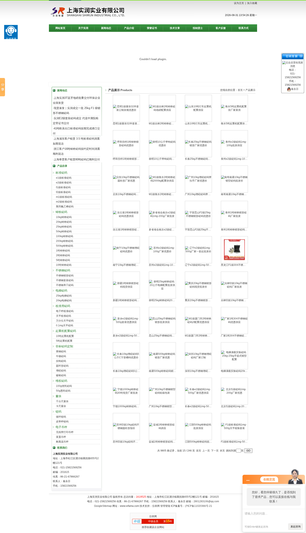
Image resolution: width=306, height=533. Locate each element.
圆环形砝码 (62, 365)
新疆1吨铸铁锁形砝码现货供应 (130, 300)
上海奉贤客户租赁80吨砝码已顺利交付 (77, 159)
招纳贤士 (198, 28)
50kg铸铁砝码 (64, 231)
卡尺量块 (61, 406)
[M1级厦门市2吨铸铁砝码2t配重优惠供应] (198, 322)
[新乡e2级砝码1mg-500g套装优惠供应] (126, 322)
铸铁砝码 (61, 212)
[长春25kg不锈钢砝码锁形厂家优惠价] (198, 145)
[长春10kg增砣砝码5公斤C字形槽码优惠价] (126, 357)
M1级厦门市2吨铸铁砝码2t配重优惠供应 (207, 335)
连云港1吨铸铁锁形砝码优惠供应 (131, 229)
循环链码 (61, 416)
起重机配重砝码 (66, 331)
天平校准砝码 (63, 315)
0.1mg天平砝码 (64, 325)
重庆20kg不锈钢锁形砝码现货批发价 (205, 300)
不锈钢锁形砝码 (64, 275)
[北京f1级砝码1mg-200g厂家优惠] (234, 392)
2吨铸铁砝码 (63, 255)
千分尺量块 (62, 401)
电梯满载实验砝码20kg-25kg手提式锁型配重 (245, 371)
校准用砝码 (63, 306)
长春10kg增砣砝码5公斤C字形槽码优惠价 (136, 371)
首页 (240, 90)
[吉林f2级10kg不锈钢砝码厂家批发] (234, 286)
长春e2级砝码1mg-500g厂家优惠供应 (206, 406)
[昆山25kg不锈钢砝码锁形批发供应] (162, 322)
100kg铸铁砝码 (64, 236)
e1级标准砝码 (63, 177)
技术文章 (175, 28)
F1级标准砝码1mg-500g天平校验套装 (242, 441)
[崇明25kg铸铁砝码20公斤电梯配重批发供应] (162, 288)
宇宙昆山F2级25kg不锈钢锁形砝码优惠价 (208, 229)
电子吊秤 (61, 427)
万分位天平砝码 (64, 320)
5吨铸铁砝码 (63, 260)
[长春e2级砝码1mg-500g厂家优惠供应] (198, 392)
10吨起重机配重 (65, 336)
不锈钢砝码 (63, 270)
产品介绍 (129, 28)
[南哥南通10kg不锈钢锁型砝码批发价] (234, 180)
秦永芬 (295, 89)
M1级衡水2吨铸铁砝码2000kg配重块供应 (172, 194)
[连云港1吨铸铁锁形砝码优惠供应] (126, 216)
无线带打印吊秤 (64, 432)
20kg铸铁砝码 (64, 221)
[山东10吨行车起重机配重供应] (198, 110)
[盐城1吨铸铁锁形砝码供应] (162, 428)
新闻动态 (106, 28)
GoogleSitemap (103, 506)
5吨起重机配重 (64, 340)
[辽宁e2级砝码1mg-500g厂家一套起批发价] (198, 251)
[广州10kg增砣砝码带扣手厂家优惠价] (198, 180)
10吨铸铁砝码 (63, 264)
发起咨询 (296, 526)
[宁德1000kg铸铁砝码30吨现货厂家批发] (126, 392)
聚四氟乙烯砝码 (64, 206)
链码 (58, 411)
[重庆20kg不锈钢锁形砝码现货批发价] (198, 286)
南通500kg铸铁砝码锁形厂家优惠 (167, 371)
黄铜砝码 (61, 351)
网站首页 (60, 28)
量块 (58, 396)
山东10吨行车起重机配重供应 (201, 123)
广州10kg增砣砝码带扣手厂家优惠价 (205, 194)
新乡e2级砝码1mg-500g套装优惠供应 (134, 335)
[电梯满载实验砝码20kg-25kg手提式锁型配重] (234, 359)
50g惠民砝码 (63, 390)
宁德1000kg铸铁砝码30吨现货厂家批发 (135, 406)
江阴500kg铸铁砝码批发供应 (201, 441)
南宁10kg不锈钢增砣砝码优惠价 (130, 264)
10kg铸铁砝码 (64, 217)
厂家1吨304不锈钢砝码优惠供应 (239, 335)
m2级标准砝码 (64, 201)
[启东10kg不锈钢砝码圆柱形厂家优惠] (126, 180)
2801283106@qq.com (206, 501)
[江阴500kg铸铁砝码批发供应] (198, 428)
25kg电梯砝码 (64, 295)
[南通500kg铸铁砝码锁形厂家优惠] (162, 357)
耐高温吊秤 (62, 441)
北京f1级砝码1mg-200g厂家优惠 (239, 406)
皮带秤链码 (62, 421)
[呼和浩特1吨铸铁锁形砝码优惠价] (126, 145)
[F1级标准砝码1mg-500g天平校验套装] (234, 428)
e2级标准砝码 (63, 182)
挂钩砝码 (61, 361)
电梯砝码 (61, 290)
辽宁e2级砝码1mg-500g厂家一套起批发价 (208, 264)
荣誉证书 (152, 28)
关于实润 (83, 28)
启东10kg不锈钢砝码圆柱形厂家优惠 (133, 194)
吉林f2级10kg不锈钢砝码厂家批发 (240, 300)
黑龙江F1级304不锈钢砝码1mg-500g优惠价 (245, 264)
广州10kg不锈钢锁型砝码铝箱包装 (168, 406)
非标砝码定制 (64, 346)
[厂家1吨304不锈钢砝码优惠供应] (234, 322)
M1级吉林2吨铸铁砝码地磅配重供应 (169, 123)
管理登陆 (165, 506)
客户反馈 (221, 28)
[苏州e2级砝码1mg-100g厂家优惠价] (162, 251)
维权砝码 (61, 380)
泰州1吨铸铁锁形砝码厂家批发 (238, 229)
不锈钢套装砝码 (64, 280)
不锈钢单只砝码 (64, 285)
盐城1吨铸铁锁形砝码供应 (163, 441)
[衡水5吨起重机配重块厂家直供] (234, 110)
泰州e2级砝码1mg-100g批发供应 (239, 158)
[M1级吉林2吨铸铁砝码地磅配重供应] (162, 110)
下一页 (215, 450)
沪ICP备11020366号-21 (198, 506)
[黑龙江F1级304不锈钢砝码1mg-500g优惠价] (234, 259)
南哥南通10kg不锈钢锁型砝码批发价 (241, 194)
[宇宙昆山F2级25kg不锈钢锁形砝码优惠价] (198, 216)
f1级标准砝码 (63, 187)
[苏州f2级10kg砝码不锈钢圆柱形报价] (126, 428)
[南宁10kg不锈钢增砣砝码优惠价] (126, 251)
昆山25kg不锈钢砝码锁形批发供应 (168, 335)
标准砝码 (61, 172)
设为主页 (239, 3)
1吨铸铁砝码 (63, 250)
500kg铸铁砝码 (64, 245)
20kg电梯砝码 (64, 300)
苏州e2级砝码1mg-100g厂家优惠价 (168, 264)
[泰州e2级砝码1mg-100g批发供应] (234, 145)
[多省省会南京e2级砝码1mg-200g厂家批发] (162, 216)
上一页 (206, 450)
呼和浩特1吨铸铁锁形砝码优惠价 (131, 158)
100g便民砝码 (64, 386)
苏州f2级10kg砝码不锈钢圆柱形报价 (133, 441)
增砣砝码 (61, 370)
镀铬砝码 (61, 375)
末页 (222, 450)
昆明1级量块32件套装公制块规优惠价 (134, 123)
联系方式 (244, 28)
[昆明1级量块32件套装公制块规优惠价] (126, 110)
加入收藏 (252, 3)
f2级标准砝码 (63, 192)
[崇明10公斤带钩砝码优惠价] (162, 145)
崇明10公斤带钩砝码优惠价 (164, 158)
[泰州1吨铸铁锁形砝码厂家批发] (234, 216)
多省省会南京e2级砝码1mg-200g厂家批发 (172, 229)
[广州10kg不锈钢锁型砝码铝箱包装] (162, 392)
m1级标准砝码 (64, 196)
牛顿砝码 (61, 356)
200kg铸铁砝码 (64, 241)
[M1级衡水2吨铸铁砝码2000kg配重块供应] (162, 180)
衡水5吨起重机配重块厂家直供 (238, 123)
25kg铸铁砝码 (64, 226)
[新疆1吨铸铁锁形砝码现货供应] (126, 286)
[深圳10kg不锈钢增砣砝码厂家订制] (198, 357)
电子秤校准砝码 (64, 311)
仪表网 (156, 506)
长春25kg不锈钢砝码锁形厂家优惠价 (205, 158)
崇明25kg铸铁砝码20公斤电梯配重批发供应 (173, 300)
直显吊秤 (61, 436)
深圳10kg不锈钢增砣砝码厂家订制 (204, 371)
